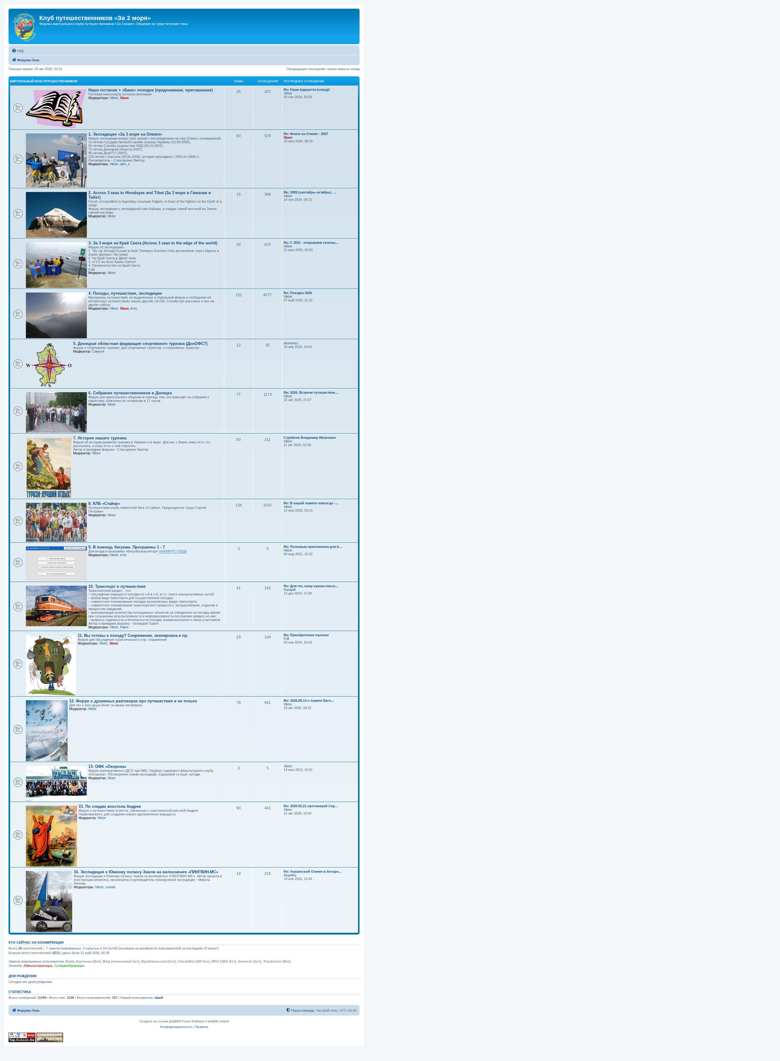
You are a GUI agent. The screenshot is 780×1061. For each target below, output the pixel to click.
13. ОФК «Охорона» (107, 766)
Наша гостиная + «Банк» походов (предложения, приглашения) (150, 90)
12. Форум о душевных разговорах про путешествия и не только (133, 701)
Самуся (98, 351)
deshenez (291, 343)
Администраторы (37, 965)
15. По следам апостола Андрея (110, 806)
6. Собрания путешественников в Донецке (130, 393)
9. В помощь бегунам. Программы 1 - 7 (126, 547)
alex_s (125, 164)
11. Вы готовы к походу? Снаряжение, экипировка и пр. (133, 635)
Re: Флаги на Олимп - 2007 (306, 134)
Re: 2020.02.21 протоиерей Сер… (311, 806)
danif (159, 997)
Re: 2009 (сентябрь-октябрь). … (310, 192)
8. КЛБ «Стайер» (104, 503)
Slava (124, 98)
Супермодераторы (69, 965)
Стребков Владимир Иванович (310, 437)
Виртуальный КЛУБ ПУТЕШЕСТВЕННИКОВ (43, 81)
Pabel (124, 627)
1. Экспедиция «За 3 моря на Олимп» (125, 134)
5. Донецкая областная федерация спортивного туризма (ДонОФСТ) (140, 343)
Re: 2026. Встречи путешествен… (311, 392)
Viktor (114, 98)
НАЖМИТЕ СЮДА (173, 551)
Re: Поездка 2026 (298, 293)
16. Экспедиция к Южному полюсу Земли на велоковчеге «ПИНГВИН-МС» (146, 872)
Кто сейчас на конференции (36, 942)
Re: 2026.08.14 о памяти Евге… (309, 700)
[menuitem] (18, 51)
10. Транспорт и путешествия (117, 586)
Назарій (290, 589)
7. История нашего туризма (99, 438)
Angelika (290, 875)
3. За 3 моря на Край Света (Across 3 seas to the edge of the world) (152, 243)
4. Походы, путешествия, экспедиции (125, 293)
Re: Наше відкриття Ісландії (307, 89)
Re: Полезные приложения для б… (313, 546)
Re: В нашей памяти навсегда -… (311, 503)
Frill (286, 639)
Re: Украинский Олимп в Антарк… (313, 871)
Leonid (110, 887)
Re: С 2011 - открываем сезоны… (311, 242)
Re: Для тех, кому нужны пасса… (311, 586)
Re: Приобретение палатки (306, 635)
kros (133, 308)
